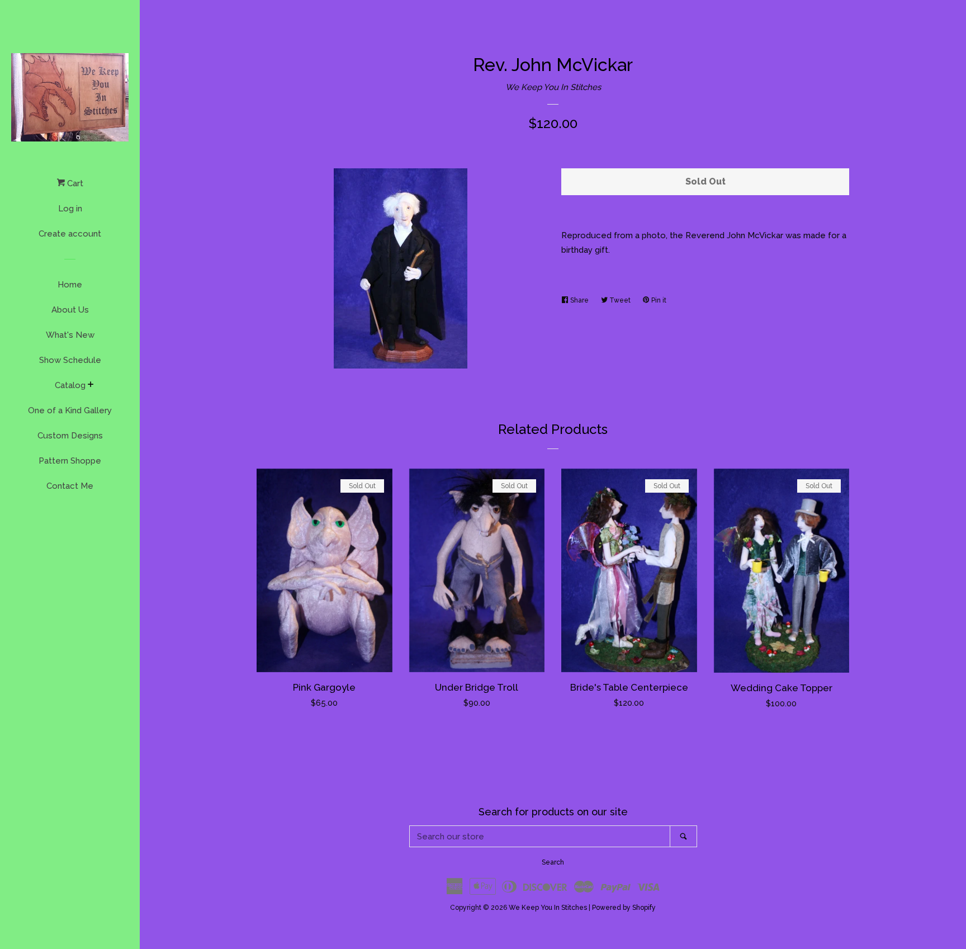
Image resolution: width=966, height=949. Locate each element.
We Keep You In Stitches (553, 87)
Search (553, 862)
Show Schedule (70, 360)
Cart (74, 183)
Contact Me (69, 486)
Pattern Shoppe (70, 461)
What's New (70, 335)
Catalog (70, 385)
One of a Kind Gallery (70, 410)
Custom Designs (70, 436)
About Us (70, 310)
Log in (70, 209)
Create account (70, 234)
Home (70, 285)
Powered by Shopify (624, 908)
